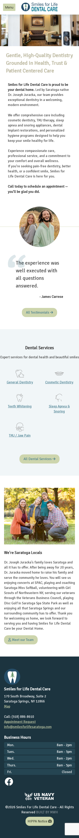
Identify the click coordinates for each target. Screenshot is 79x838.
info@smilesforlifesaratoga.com (28, 727)
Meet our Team (22, 640)
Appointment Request (20, 722)
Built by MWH (47, 812)
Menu (9, 7)
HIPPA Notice (38, 821)
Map (7, 706)
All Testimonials (38, 312)
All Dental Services (37, 459)
